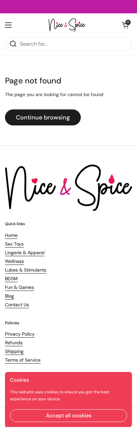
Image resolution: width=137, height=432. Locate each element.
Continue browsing (43, 117)
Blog (9, 296)
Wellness (14, 261)
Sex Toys (14, 244)
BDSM (11, 279)
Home (11, 235)
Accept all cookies (68, 415)
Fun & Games (19, 287)
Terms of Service (23, 360)
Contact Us (17, 305)
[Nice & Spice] (67, 25)
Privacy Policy (20, 334)
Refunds (14, 343)
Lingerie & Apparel (25, 253)
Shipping (14, 351)
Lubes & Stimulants (25, 270)
